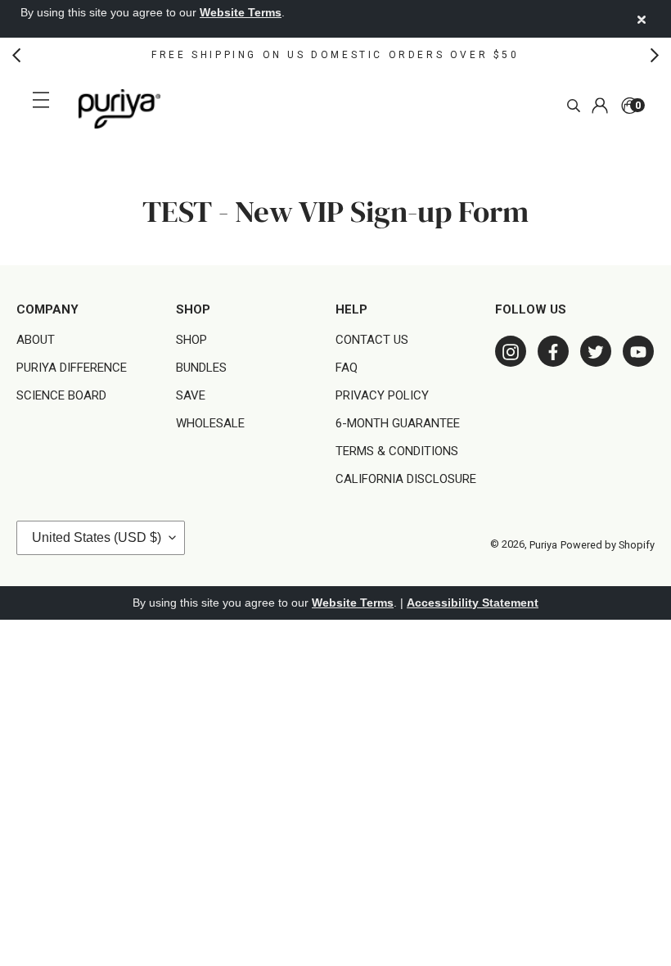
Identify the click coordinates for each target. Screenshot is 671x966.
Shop (191, 339)
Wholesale (210, 423)
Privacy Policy (382, 395)
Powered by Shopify (608, 545)
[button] (16, 54)
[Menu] (43, 99)
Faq (347, 367)
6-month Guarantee (398, 423)
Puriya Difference (71, 367)
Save (190, 395)
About (35, 339)
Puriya (543, 545)
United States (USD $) (96, 537)
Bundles (201, 367)
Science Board (61, 395)
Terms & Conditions (397, 451)
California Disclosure (406, 479)
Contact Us (372, 339)
